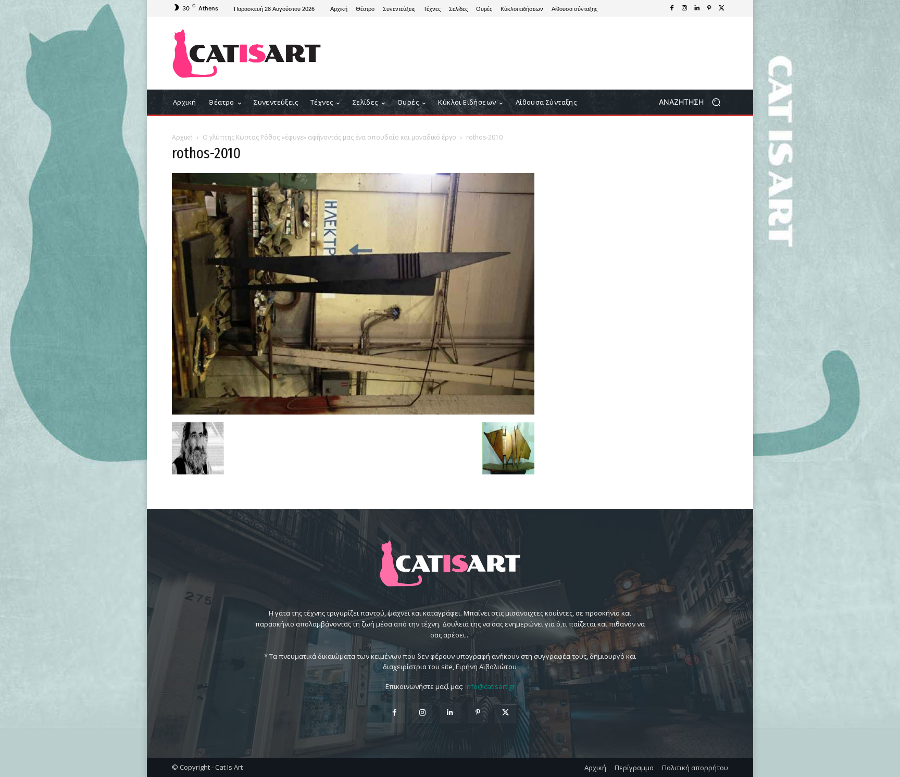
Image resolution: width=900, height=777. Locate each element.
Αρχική (182, 137)
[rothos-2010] (353, 411)
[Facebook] (672, 8)
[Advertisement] (536, 53)
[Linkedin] (697, 8)
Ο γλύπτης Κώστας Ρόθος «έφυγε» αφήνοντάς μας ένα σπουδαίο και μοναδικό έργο (329, 137)
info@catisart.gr (490, 686)
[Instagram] (684, 8)
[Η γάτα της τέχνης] (246, 53)
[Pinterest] (709, 8)
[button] (693, 102)
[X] (722, 8)
